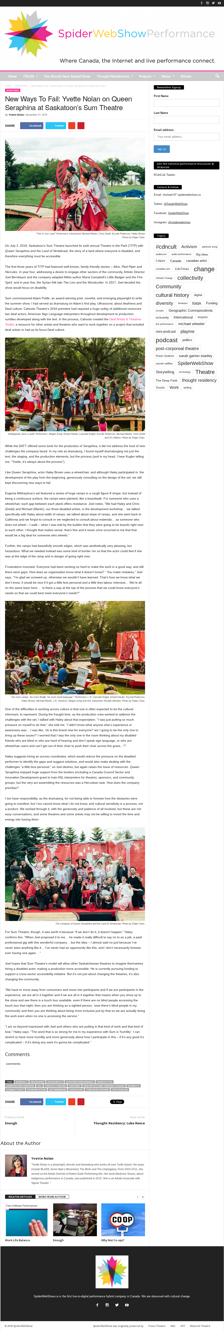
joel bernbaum (57, 1089)
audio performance (181, 254)
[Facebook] (201, 3)
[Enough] (75, 1219)
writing (187, 387)
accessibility (55, 1081)
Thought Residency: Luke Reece (119, 1123)
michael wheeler (191, 324)
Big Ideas (202, 254)
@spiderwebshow (179, 222)
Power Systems (165, 355)
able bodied (37, 1081)
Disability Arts (15, 1089)
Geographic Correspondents (191, 310)
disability (133, 1085)
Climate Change (164, 278)
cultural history (172, 295)
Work (174, 387)
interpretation (36, 1089)
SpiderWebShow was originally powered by (118, 1325)
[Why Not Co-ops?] (123, 1219)
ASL (39, 1085)
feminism (182, 303)
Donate (186, 76)
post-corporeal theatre (177, 348)
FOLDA (28, 76)
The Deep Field (166, 380)
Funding (211, 303)
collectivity (190, 278)
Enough (11, 1123)
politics (187, 340)
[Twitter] (213, 3)
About (166, 76)
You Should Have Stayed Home (67, 76)
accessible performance (79, 1081)
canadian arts (163, 269)
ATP (182, 1325)
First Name (161, 96)
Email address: (164, 130)
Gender (160, 310)
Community (168, 286)
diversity (164, 303)
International (183, 317)
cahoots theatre (55, 1085)
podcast (167, 340)
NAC (173, 1325)
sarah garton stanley (195, 356)
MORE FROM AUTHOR (52, 1196)
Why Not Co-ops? (112, 1240)
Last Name (161, 112)
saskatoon (75, 1089)
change (204, 269)
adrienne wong (209, 246)
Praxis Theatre (157, 1325)
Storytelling (165, 372)
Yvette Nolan (16, 114)
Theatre (205, 372)
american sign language (20, 1085)
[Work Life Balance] (27, 1219)
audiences (161, 254)
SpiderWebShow (178, 213)
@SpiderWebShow (175, 204)
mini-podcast (166, 331)
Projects (145, 76)
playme (187, 331)
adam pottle (104, 1081)
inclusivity (162, 317)
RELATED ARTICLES (20, 1196)
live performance (164, 324)
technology (185, 372)
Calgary (160, 260)
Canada (175, 261)
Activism (189, 246)
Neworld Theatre (200, 1325)
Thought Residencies (113, 76)
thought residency (199, 380)
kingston (203, 317)
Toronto (160, 387)
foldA (196, 303)
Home (12, 76)
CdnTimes (74, 1085)
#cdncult (21, 1081)
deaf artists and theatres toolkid (104, 1085)
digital (198, 295)
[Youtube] (219, 3)
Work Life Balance (17, 1240)
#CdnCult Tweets (164, 174)
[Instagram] (207, 3)
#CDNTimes (13, 90)
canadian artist (196, 260)
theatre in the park (97, 1089)
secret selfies (164, 363)
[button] (217, 76)
